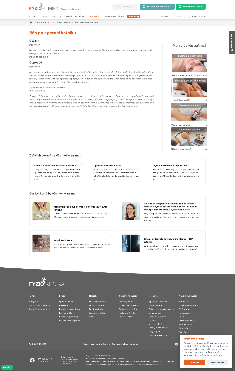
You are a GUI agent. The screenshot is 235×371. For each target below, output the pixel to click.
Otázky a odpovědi (60, 22)
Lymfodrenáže (65, 313)
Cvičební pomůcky (187, 320)
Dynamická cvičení (127, 305)
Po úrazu (183, 309)
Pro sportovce (95, 305)
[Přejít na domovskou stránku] (44, 6)
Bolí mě (182, 301)
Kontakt (178, 16)
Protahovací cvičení (128, 313)
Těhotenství (184, 324)
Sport (181, 317)
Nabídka (56, 16)
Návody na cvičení (114, 16)
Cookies (133, 344)
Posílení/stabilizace (187, 305)
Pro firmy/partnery (97, 301)
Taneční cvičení (126, 317)
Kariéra (164, 16)
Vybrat (219, 355)
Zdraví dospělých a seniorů (157, 318)
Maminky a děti (126, 301)
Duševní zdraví (155, 324)
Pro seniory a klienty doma (98, 314)
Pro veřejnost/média (38, 309)
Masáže (62, 305)
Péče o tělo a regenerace (160, 309)
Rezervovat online (93, 344)
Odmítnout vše (217, 362)
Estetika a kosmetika (68, 309)
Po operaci (184, 313)
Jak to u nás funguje (38, 305)
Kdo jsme (33, 301)
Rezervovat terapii (193, 6)
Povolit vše (194, 362)
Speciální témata (156, 301)
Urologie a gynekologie (69, 317)
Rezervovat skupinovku (159, 6)
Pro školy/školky (96, 309)
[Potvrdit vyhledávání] (136, 7)
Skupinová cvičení (76, 16)
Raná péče (183, 328)
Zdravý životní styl (157, 327)
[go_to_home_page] (46, 281)
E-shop (132, 16)
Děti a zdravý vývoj (157, 313)
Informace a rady (156, 335)
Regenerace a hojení (68, 320)
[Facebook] (177, 344)
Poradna (94, 16)
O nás (32, 16)
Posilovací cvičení (127, 309)
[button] (39, 302)
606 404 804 (198, 16)
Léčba (44, 16)
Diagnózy (153, 331)
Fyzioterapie (64, 301)
